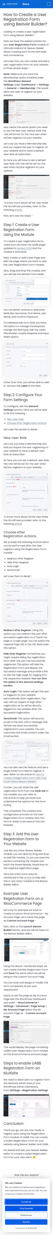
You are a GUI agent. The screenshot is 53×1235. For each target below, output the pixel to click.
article (18, 210)
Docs (26, 4)
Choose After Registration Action (26, 423)
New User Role (15, 419)
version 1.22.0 (24, 248)
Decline (26, 1222)
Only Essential (26, 1208)
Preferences (26, 1215)
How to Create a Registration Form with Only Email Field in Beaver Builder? (25, 778)
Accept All (26, 1202)
